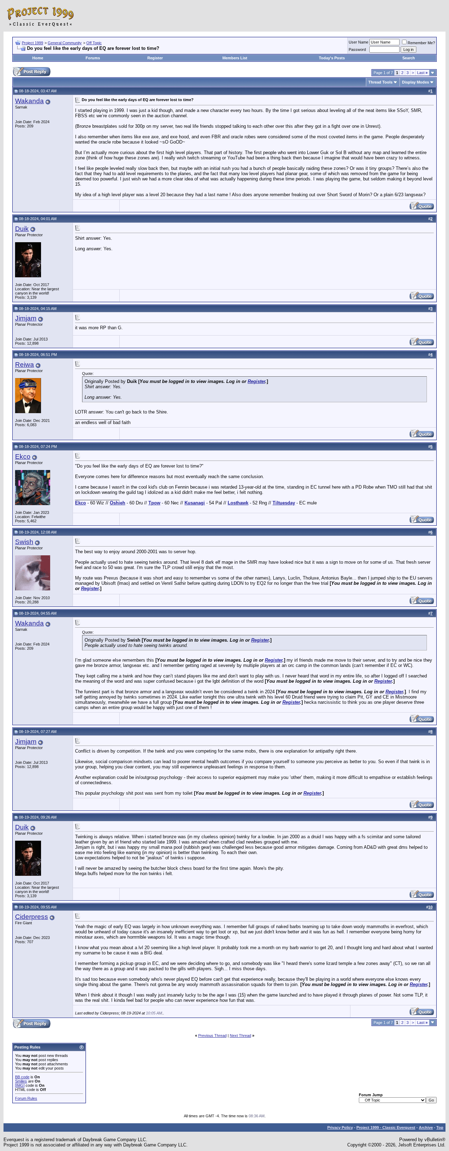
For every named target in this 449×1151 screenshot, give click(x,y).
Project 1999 (32, 43)
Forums (93, 58)
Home (37, 58)
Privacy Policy (340, 1127)
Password (357, 49)
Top (439, 1127)
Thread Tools (380, 82)
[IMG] (20, 1085)
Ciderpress (31, 916)
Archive (426, 1127)
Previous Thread (212, 1035)
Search (408, 58)
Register (155, 58)
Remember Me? (421, 43)
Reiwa (24, 364)
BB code (22, 1077)
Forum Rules (26, 1098)
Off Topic (94, 43)
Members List (234, 58)
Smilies (21, 1081)
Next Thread (240, 1035)
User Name (358, 42)
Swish (24, 541)
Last (422, 73)
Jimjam (25, 318)
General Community (65, 43)
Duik (22, 228)
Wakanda (29, 101)
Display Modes (415, 82)
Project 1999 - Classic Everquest (385, 1127)
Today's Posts (332, 58)
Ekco (23, 456)
